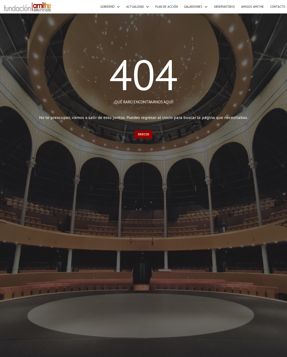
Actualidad (135, 7)
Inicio (143, 134)
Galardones (193, 7)
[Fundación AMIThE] (27, 7)
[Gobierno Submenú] (118, 6)
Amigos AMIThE (252, 7)
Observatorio (224, 7)
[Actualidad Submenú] (147, 6)
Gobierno (107, 7)
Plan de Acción (166, 7)
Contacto (277, 7)
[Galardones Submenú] (206, 6)
